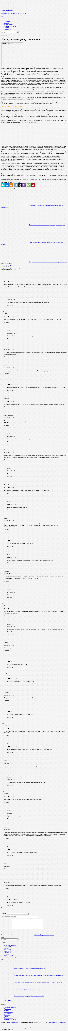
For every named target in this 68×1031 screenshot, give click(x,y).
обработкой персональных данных (44, 935)
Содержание (7, 1000)
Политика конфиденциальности (57, 1022)
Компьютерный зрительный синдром (11, 265)
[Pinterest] (33, 185)
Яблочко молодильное (12, 1022)
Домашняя (7, 21)
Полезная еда (7, 29)
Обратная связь (8, 998)
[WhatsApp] (29, 185)
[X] (20, 185)
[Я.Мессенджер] (3, 185)
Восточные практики (10, 945)
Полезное (6, 27)
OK (12, 1029)
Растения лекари (8, 955)
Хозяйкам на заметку (10, 26)
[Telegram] (16, 185)
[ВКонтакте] (7, 185)
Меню (2, 16)
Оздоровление (8, 951)
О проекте (7, 1001)
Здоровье (6, 23)
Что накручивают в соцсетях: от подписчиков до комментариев (47, 225)
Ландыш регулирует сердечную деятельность (13, 268)
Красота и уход (8, 24)
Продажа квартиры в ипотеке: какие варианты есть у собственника (48, 262)
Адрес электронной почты (8, 916)
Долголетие (7, 946)
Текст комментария (6, 929)
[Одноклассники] (11, 185)
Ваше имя (3, 913)
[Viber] (24, 185)
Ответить (6, 289)
